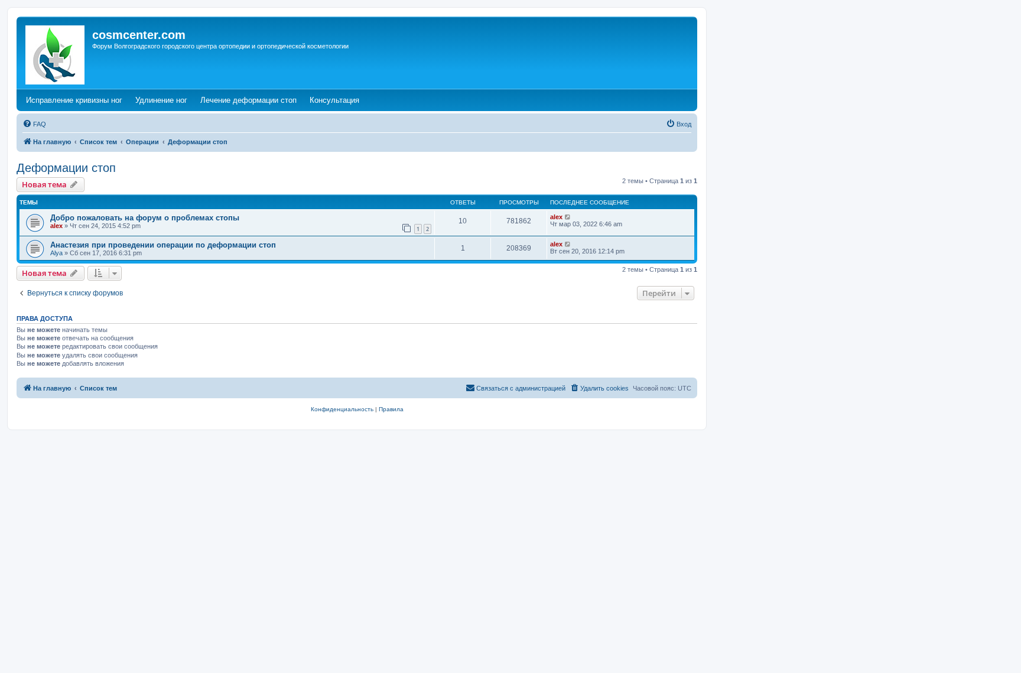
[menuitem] (34, 124)
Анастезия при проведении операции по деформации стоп (163, 244)
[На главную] (55, 52)
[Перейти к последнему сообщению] (568, 216)
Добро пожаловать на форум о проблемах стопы (144, 217)
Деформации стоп (66, 167)
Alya (56, 252)
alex (56, 225)
